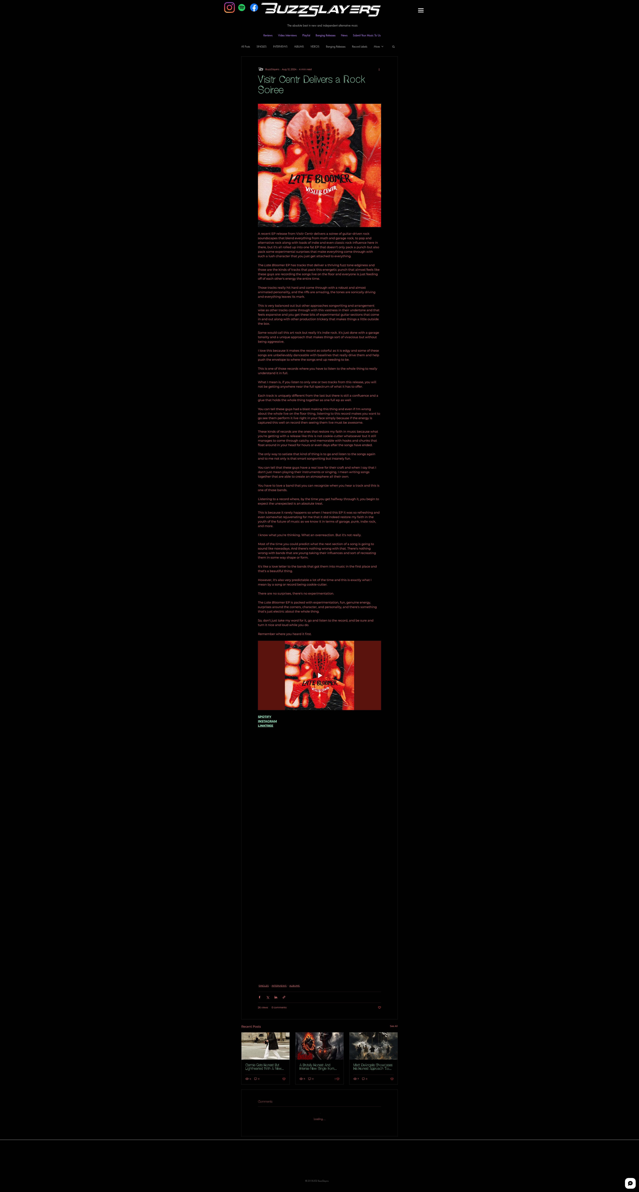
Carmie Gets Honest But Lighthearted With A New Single (263, 1067)
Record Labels (359, 46)
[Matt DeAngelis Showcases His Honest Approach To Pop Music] (373, 1045)
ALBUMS (299, 46)
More (377, 46)
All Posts (245, 46)
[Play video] (319, 675)
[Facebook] (254, 7)
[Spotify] (241, 7)
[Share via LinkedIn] (275, 997)
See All (394, 1026)
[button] (420, 10)
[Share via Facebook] (259, 997)
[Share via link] (284, 997)
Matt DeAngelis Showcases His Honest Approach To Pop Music (372, 1067)
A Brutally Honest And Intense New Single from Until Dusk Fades (317, 1067)
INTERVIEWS (280, 46)
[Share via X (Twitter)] (267, 997)
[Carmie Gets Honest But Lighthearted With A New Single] (265, 1045)
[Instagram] (229, 7)
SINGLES (262, 46)
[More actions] (379, 69)
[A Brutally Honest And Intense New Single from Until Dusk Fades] (320, 1045)
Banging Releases (335, 46)
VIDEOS (315, 46)
